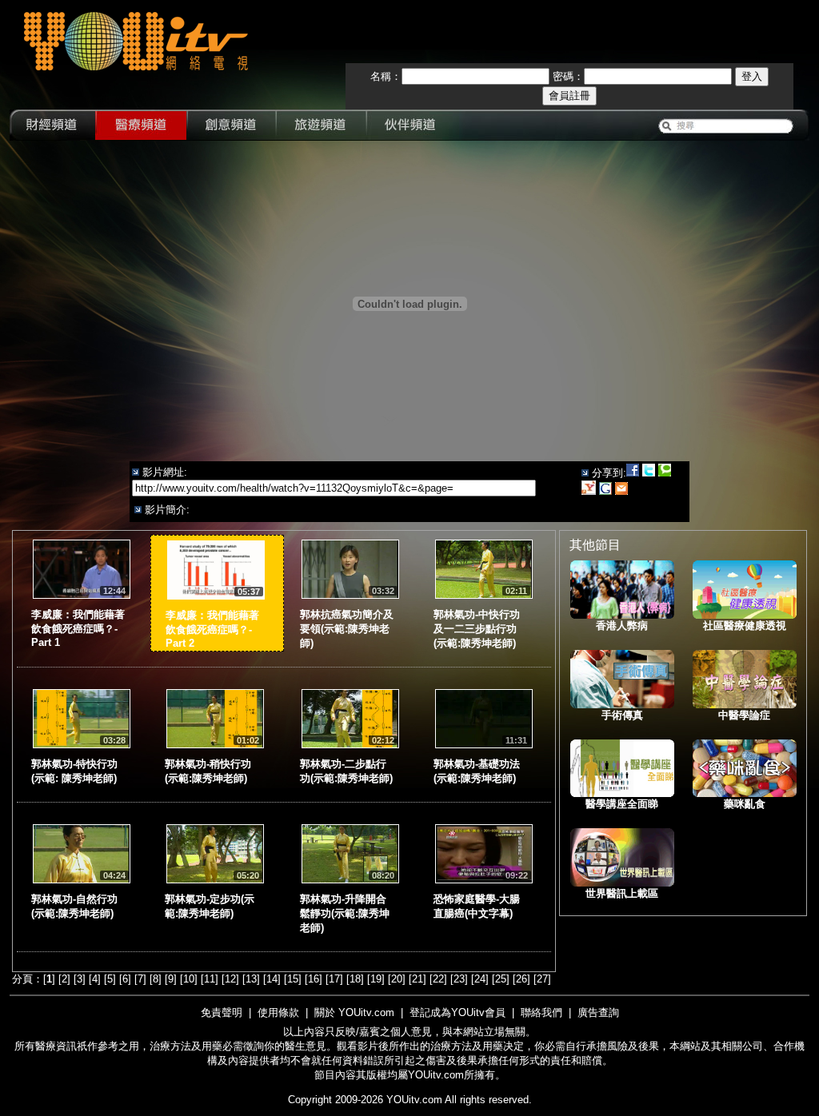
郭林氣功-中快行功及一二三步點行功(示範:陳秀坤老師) (476, 628)
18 (355, 979)
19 (376, 979)
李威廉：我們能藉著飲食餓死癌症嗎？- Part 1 (78, 628)
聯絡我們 (541, 1012)
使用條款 (278, 1012)
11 (209, 979)
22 (438, 979)
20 (396, 979)
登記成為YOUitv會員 (457, 1012)
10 (188, 979)
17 (334, 979)
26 (521, 979)
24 (479, 979)
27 (542, 979)
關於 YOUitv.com (354, 1012)
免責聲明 (221, 1012)
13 (251, 979)
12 (230, 979)
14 (272, 979)
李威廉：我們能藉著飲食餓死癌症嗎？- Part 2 (212, 629)
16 (313, 979)
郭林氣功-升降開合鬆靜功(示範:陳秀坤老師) (345, 913)
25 (500, 979)
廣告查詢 (598, 1012)
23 (459, 979)
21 (417, 979)
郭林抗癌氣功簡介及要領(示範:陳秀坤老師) (347, 628)
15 (292, 979)
